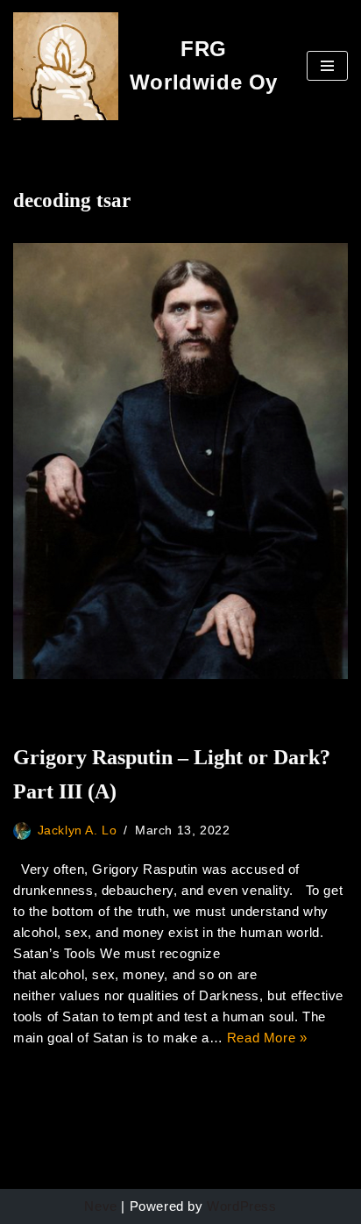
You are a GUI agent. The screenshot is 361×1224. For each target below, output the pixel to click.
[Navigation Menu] (327, 66)
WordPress (241, 1206)
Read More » (267, 1037)
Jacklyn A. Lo (77, 830)
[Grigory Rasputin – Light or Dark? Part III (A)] (180, 461)
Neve (100, 1206)
